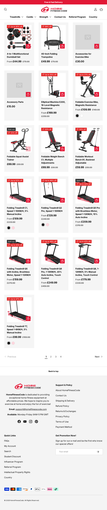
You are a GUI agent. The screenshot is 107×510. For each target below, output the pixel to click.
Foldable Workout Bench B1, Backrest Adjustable (85, 159)
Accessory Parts (15, 102)
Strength (43, 17)
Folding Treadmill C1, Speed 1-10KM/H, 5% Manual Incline (17, 211)
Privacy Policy (62, 416)
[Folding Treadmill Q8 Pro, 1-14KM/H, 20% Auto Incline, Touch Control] (53, 252)
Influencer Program (13, 461)
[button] (101, 9)
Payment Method (64, 427)
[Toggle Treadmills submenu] (22, 16)
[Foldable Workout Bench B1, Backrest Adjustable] (87, 140)
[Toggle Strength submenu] (50, 16)
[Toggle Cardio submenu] (35, 16)
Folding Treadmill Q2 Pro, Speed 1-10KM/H (52, 209)
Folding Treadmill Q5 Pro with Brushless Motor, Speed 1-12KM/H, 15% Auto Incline (87, 213)
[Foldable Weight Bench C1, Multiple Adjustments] (53, 140)
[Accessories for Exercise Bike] (87, 37)
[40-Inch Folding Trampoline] (53, 37)
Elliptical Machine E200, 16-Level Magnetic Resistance (53, 105)
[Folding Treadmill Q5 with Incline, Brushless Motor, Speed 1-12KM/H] (19, 252)
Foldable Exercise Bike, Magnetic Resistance (86, 103)
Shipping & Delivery (65, 400)
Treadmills (15, 17)
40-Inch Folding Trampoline (49, 55)
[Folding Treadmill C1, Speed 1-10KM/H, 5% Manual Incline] (19, 191)
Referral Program (77, 17)
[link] (24, 356)
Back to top (53, 371)
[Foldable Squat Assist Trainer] (19, 140)
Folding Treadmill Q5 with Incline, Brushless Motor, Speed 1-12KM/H (19, 271)
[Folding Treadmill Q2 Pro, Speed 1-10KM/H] (53, 191)
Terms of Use (62, 421)
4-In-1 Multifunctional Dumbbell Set (18, 55)
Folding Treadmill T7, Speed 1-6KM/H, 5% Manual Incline (17, 329)
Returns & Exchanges (66, 411)
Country (93, 17)
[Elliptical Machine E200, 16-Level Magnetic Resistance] (53, 85)
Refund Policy (62, 406)
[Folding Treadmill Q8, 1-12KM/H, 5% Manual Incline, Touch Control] (87, 252)
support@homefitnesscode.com (31, 409)
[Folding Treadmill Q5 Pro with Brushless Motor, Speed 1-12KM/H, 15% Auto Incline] (87, 191)
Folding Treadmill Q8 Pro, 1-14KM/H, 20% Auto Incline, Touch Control (51, 273)
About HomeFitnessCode (68, 390)
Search (7, 451)
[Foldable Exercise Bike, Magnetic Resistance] (87, 85)
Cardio (29, 17)
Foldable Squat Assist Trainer (18, 158)
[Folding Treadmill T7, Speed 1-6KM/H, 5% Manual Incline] (19, 309)
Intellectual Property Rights (17, 472)
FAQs (6, 440)
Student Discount (12, 456)
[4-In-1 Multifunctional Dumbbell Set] (19, 37)
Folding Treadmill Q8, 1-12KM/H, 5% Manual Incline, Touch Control (87, 271)
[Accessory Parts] (19, 85)
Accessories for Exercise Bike (83, 55)
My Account (10, 446)
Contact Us (60, 17)
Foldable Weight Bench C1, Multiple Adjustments (52, 159)
